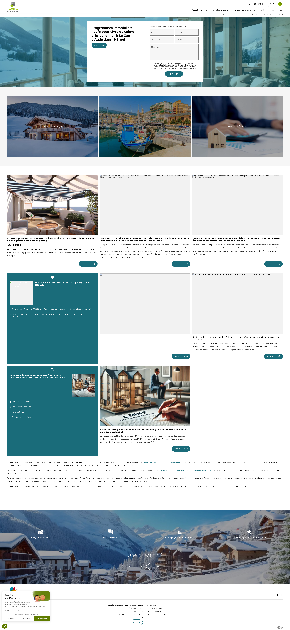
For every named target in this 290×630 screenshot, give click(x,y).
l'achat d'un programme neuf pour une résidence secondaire (185, 470)
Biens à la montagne (53, 126)
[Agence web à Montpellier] (280, 627)
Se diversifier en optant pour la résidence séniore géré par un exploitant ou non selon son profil (236, 338)
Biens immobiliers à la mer (244, 10)
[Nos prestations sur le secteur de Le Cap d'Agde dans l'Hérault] (21, 293)
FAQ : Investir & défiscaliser (271, 10)
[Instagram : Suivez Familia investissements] (281, 595)
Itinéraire (136, 622)
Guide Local (152, 605)
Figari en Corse (18, 412)
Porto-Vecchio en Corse (21, 407)
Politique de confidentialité (157, 614)
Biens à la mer (145, 126)
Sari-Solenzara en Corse (21, 417)
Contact (273, 4)
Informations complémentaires (159, 608)
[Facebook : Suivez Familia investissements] (277, 595)
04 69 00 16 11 (257, 4)
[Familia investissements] (13, 6)
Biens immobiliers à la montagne (214, 10)
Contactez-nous (134, 566)
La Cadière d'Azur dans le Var (23, 401)
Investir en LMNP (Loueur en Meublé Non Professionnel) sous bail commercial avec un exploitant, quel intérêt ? (143, 430)
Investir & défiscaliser (237, 126)
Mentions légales (154, 611)
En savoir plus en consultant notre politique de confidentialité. (177, 68)
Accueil (195, 10)
